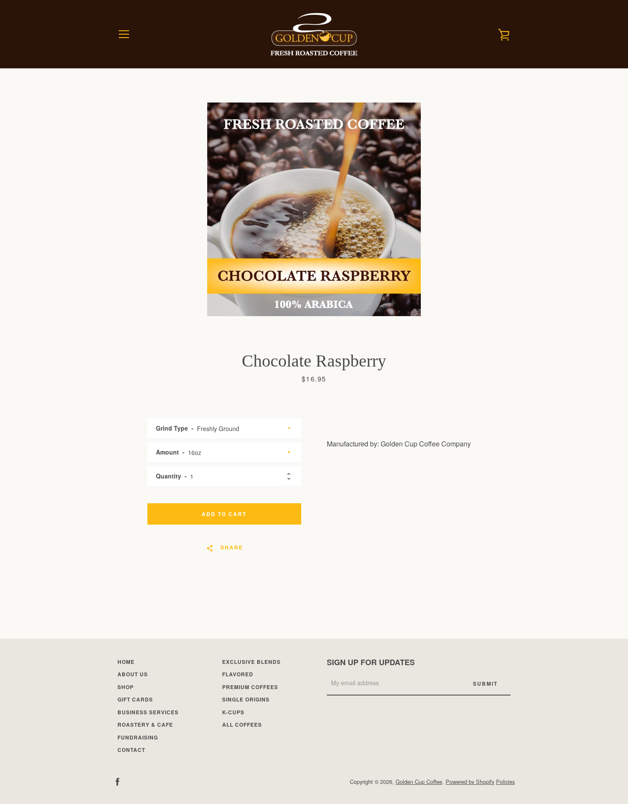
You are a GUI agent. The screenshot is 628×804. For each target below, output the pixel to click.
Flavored (237, 674)
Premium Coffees (250, 687)
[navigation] (124, 34)
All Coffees (242, 724)
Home (126, 662)
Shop (125, 687)
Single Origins (246, 699)
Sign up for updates (371, 662)
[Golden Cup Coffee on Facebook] (117, 781)
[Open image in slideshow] (314, 209)
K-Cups (233, 712)
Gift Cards (135, 699)
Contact (131, 750)
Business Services (148, 712)
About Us (132, 674)
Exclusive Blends (251, 662)
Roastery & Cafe (145, 724)
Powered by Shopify (470, 782)
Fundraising (137, 737)
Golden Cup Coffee (419, 782)
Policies (505, 782)
